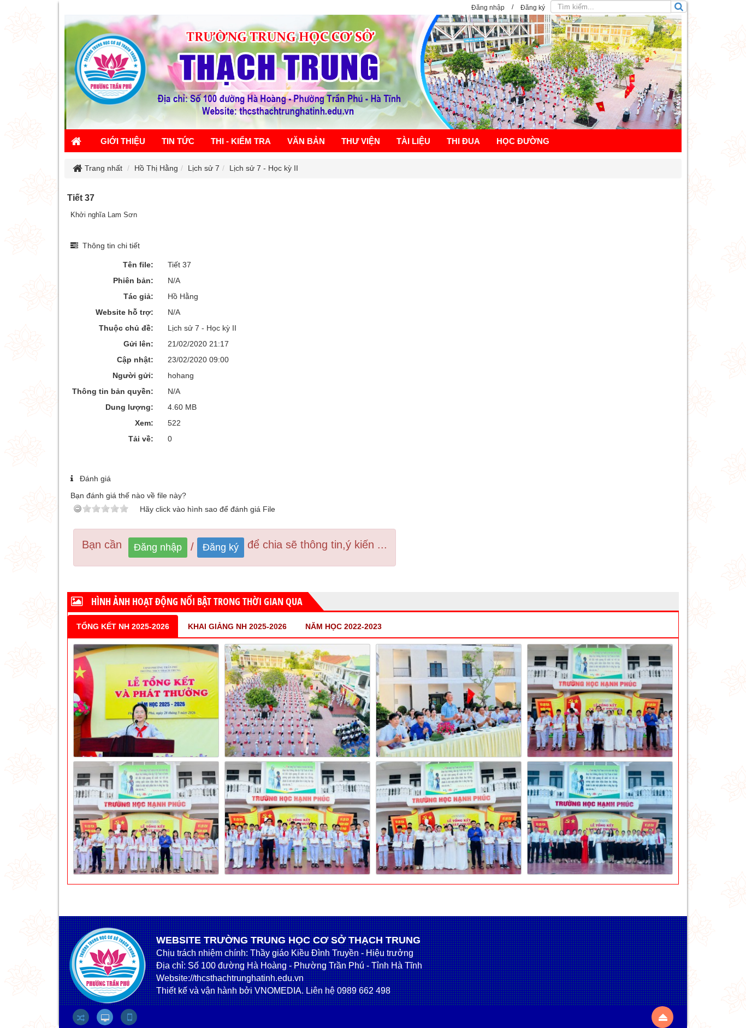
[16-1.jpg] (146, 817)
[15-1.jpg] (297, 817)
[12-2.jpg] (600, 817)
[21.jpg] (449, 700)
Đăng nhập (158, 547)
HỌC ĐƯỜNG (522, 141)
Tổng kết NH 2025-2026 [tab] (122, 626)
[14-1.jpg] (449, 817)
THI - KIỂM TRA (241, 141)
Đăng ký (221, 547)
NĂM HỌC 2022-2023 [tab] (343, 626)
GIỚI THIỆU (122, 141)
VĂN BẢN (306, 141)
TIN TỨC (178, 141)
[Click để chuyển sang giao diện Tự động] (81, 1017)
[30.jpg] (146, 700)
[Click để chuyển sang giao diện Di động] (129, 1017)
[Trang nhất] (77, 142)
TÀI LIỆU (413, 141)
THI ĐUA (463, 141)
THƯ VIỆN (360, 141)
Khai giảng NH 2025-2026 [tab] (237, 626)
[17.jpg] (600, 700)
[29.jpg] (297, 700)
